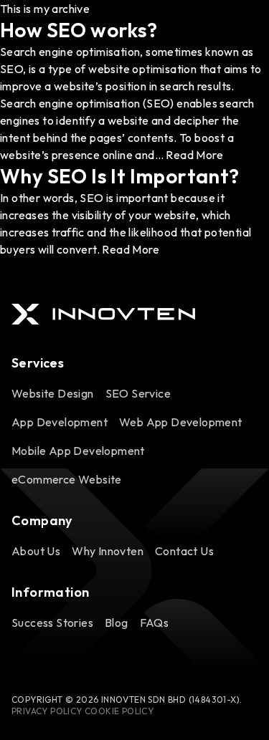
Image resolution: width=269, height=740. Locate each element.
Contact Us (184, 551)
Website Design (52, 393)
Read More (194, 155)
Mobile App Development (78, 450)
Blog (116, 622)
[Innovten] (103, 314)
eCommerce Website (66, 479)
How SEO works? (79, 29)
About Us (35, 551)
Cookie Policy (119, 711)
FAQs (154, 622)
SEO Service (138, 393)
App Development (59, 422)
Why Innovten (107, 551)
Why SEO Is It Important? (120, 175)
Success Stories (52, 622)
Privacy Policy (46, 711)
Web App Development (180, 422)
